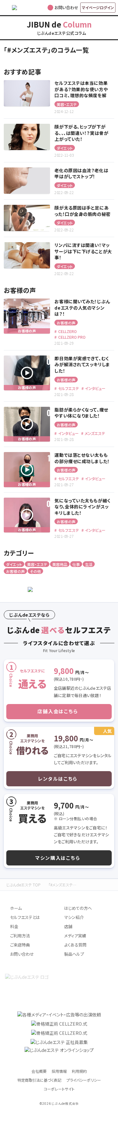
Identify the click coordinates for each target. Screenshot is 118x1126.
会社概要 (39, 1071)
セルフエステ (68, 388)
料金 (14, 926)
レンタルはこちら (57, 778)
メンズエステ (94, 433)
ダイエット (65, 148)
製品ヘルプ (74, 954)
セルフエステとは (25, 917)
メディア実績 (75, 936)
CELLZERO (66, 331)
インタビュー (94, 388)
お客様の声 (66, 322)
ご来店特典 (20, 945)
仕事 (76, 564)
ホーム (16, 908)
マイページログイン (98, 7)
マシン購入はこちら (57, 857)
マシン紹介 (74, 917)
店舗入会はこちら (57, 711)
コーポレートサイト (59, 1088)
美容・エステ (67, 104)
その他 (35, 571)
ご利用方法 (20, 936)
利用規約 (79, 1071)
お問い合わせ (22, 954)
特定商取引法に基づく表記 (39, 1080)
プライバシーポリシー (83, 1080)
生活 (89, 564)
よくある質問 (75, 945)
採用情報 (59, 1071)
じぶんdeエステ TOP (23, 884)
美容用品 (59, 564)
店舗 (68, 926)
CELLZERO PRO (71, 337)
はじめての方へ (78, 908)
